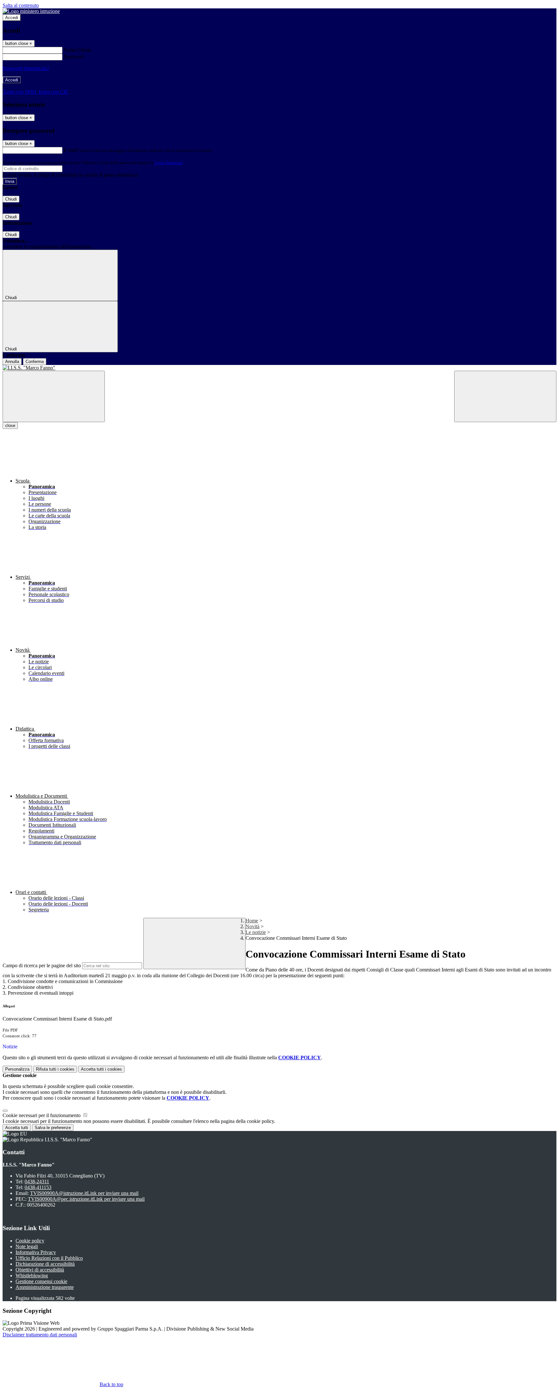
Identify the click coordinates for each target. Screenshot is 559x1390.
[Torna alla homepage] (279, 368)
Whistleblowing (32, 1275)
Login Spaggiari (168, 162)
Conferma (35, 361)
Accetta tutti (101, 1069)
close (10, 425)
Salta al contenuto (21, 5)
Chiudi (11, 199)
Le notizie (256, 932)
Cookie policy (30, 1240)
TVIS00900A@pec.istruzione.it (86, 1199)
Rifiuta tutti (55, 1069)
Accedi (11, 17)
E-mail (70, 150)
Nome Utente (77, 50)
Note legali (27, 1246)
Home (252, 920)
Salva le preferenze (53, 1127)
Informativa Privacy (36, 1252)
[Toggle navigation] (54, 396)
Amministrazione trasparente (45, 1287)
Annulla (12, 361)
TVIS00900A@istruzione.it (84, 1193)
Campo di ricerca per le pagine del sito (42, 965)
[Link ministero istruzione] (31, 11)
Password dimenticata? (26, 68)
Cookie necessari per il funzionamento (42, 1115)
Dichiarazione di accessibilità (45, 1264)
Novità (252, 926)
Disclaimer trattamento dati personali (40, 1334)
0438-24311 (37, 1181)
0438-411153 (38, 1187)
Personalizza (17, 1069)
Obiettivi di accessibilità (40, 1269)
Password (73, 56)
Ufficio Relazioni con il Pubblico (49, 1258)
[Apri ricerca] (505, 396)
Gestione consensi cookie (41, 1281)
